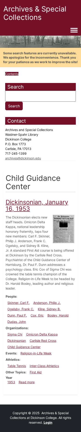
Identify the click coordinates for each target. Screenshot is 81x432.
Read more (27, 382)
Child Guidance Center (23, 347)
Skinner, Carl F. (18, 303)
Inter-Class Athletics (44, 366)
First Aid (36, 372)
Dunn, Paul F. (17, 315)
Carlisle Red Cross (43, 340)
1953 (11, 382)
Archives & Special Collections (34, 13)
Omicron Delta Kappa (42, 334)
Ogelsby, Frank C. (20, 309)
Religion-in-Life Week (36, 353)
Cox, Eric (37, 315)
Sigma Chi (14, 334)
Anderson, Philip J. (47, 303)
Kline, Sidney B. (49, 309)
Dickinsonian (16, 340)
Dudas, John (16, 322)
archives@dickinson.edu (23, 158)
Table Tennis (16, 366)
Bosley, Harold (58, 315)
